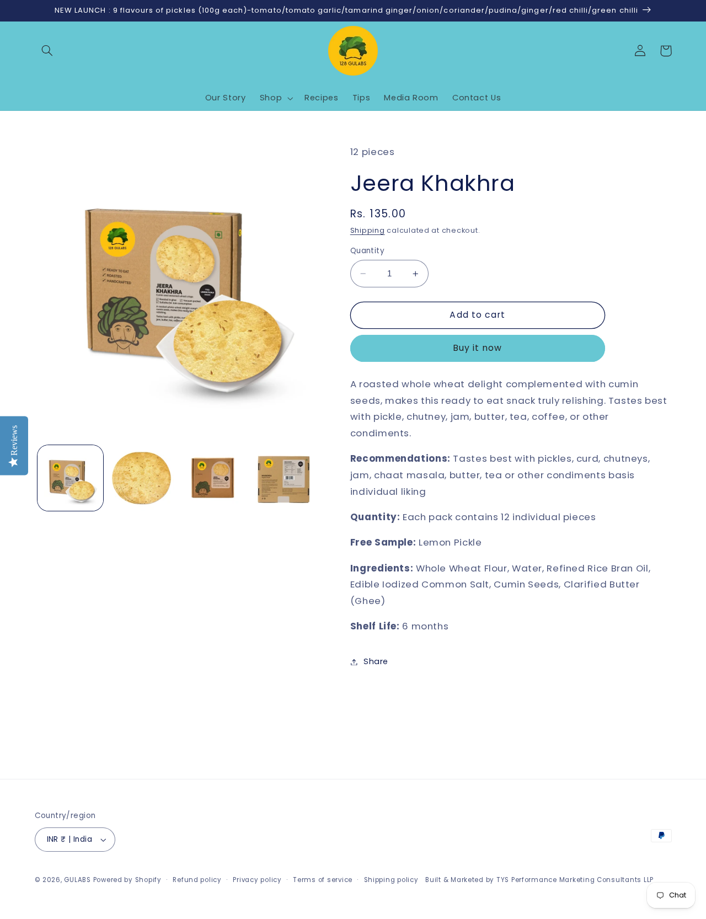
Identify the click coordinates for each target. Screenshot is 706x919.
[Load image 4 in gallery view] (284, 478)
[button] (47, 50)
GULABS (77, 879)
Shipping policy (391, 879)
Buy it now (477, 347)
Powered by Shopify (127, 879)
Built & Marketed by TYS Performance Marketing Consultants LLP (539, 879)
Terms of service (322, 879)
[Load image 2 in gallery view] (141, 478)
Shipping (367, 230)
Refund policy (197, 879)
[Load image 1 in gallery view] (70, 478)
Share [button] (375, 661)
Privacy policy (257, 879)
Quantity (367, 250)
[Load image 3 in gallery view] (213, 478)
